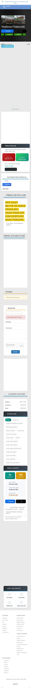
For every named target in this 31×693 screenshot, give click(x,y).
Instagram (6, 668)
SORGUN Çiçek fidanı (11, 427)
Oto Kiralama (20, 618)
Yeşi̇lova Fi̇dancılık (13, 26)
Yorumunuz (9, 328)
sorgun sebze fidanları (11, 444)
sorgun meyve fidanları (12, 441)
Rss (3, 622)
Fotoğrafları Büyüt (8, 46)
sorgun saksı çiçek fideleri (12, 462)
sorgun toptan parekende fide (13, 448)
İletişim (18, 646)
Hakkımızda (20, 642)
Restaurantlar (20, 620)
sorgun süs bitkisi (10, 430)
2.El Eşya (19, 628)
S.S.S (18, 654)
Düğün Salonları (21, 622)
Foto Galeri (5, 620)
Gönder (16, 351)
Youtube (5, 666)
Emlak (4, 626)
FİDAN (6, 181)
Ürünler (4, 630)
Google (5, 664)
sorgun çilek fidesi (10, 459)
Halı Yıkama (20, 626)
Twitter (5, 662)
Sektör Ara (7, 184)
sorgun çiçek (21, 430)
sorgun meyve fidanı (11, 434)
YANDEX (18, 34)
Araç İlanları (5, 632)
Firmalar (4, 624)
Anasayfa (4, 618)
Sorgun (8, 420)
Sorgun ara (16, 420)
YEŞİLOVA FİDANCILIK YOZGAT (14, 423)
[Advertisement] (15, 63)
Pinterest (5, 672)
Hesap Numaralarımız (22, 644)
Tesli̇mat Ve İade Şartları (21, 637)
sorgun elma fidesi (10, 455)
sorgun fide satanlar (11, 452)
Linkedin (5, 670)
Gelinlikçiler (20, 630)
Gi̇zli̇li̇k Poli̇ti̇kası (21, 640)
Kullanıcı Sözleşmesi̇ (22, 652)
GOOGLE (9, 34)
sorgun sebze (9, 437)
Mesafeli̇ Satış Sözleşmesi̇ (20, 649)
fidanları (18, 437)
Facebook (6, 660)
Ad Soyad (8, 322)
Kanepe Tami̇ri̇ (20, 624)
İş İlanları (4, 628)
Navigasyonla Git (11, 169)
